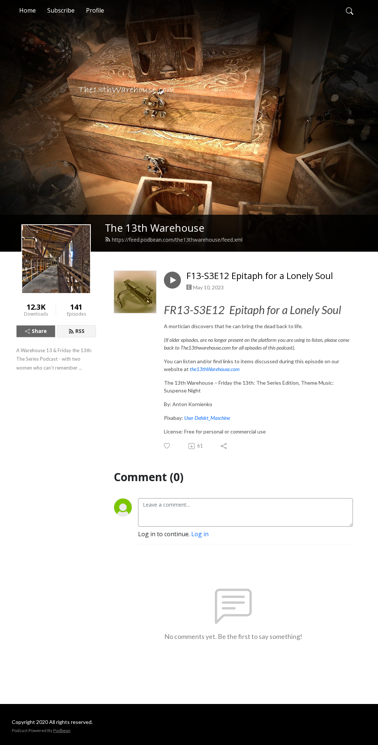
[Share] (224, 446)
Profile (95, 10)
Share (39, 330)
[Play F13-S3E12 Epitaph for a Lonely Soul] (172, 280)
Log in (200, 534)
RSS (80, 330)
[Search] (349, 10)
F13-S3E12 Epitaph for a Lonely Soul (259, 276)
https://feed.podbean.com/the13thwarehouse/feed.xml (177, 239)
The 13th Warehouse (155, 228)
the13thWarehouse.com (215, 369)
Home (27, 10)
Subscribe (61, 10)
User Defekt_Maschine (207, 418)
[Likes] (167, 446)
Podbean (62, 730)
